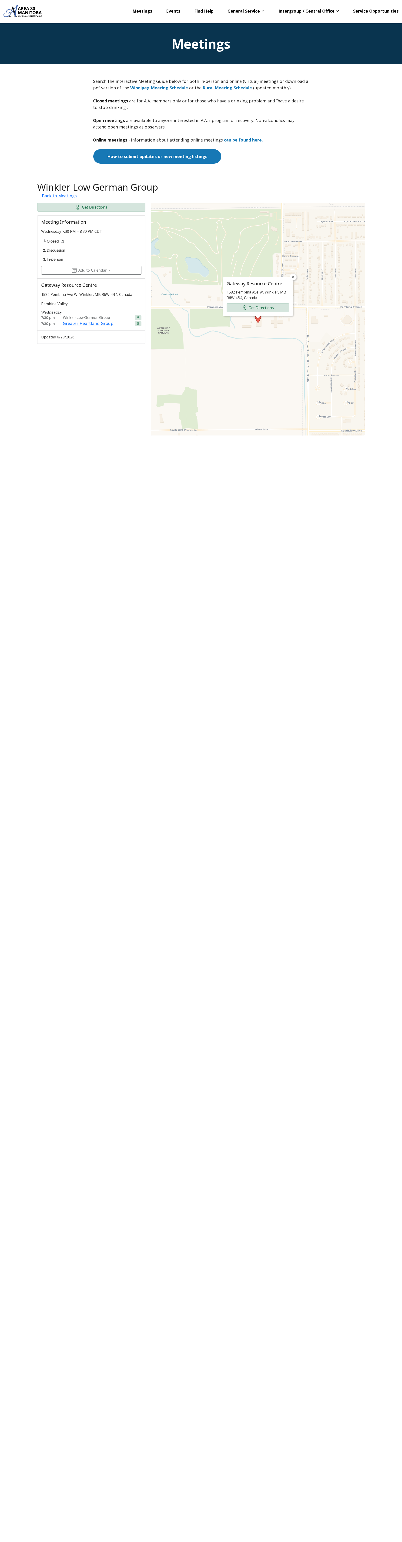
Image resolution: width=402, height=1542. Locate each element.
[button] (246, 11)
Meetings (142, 11)
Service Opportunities (376, 11)
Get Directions (94, 207)
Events (173, 11)
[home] (22, 11)
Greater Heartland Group (88, 323)
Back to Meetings (59, 196)
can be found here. (243, 140)
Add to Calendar (92, 270)
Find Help (204, 11)
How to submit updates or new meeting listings (157, 156)
